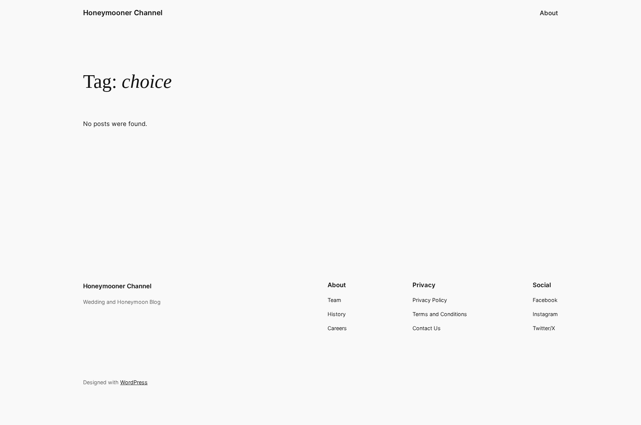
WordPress (134, 382)
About (549, 13)
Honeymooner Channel (122, 12)
